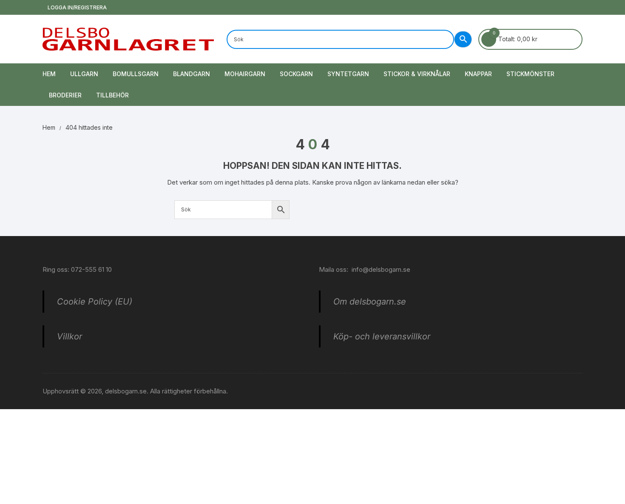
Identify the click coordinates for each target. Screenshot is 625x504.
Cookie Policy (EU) (94, 301)
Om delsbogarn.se (369, 301)
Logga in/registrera (76, 7)
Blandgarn (191, 73)
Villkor (69, 336)
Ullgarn (84, 73)
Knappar (478, 73)
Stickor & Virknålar (417, 73)
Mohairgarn (244, 73)
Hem (49, 73)
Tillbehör (112, 95)
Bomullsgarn (136, 73)
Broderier (65, 95)
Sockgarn (296, 73)
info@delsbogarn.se (381, 269)
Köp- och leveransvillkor (381, 336)
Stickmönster (530, 73)
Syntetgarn (348, 73)
